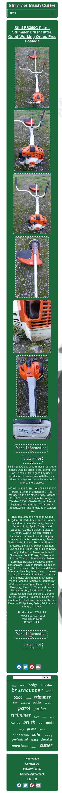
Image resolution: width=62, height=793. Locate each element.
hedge (33, 685)
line (15, 702)
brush (29, 722)
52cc (18, 697)
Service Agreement (32, 774)
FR (35, 779)
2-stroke (15, 723)
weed (22, 685)
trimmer (42, 697)
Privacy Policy (32, 768)
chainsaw (21, 735)
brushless (46, 685)
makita (42, 729)
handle (34, 739)
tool (49, 691)
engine (28, 698)
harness (48, 703)
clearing (48, 735)
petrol (24, 708)
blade (14, 686)
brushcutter (27, 690)
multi (50, 723)
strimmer (21, 715)
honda (44, 717)
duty (41, 723)
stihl (36, 734)
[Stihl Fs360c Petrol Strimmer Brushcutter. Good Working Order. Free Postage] (32, 77)
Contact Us (32, 763)
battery (34, 747)
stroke (37, 702)
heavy (36, 717)
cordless (20, 746)
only (21, 729)
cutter (46, 745)
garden (40, 708)
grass (32, 728)
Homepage (32, 758)
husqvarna (25, 703)
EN (29, 779)
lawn (51, 717)
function (46, 739)
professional (20, 739)
